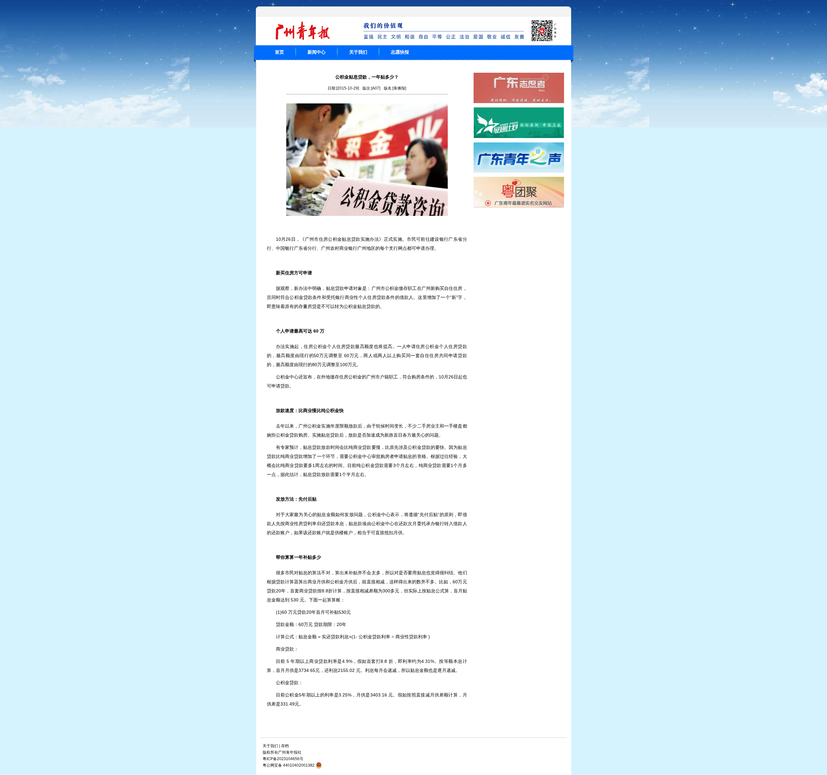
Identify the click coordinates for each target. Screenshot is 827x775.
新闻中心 (317, 52)
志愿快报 (400, 52)
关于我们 (358, 52)
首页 (279, 52)
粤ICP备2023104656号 (283, 759)
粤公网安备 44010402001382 (289, 765)
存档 (285, 746)
